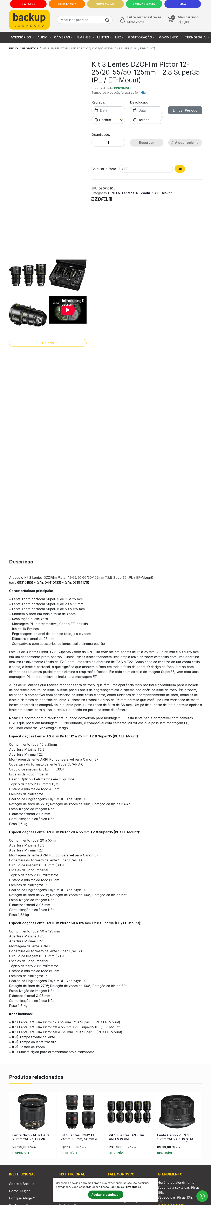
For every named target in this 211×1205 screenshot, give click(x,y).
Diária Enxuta (66, 3)
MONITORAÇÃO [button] (140, 37)
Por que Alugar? (22, 1198)
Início (13, 48)
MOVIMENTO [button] (168, 37)
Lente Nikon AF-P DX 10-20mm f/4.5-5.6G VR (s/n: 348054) (32, 1139)
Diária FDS (28, 3)
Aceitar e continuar (105, 1194)
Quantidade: (100, 134)
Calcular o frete (103, 169)
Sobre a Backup (22, 1184)
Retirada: (98, 102)
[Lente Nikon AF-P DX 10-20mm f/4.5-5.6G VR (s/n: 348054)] (32, 1112)
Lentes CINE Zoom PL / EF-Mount (147, 193)
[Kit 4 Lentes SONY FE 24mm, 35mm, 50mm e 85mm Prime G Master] (80, 1112)
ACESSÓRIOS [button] (21, 37)
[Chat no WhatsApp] (202, 1196)
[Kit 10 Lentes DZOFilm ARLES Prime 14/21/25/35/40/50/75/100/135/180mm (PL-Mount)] (129, 1112)
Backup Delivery (144, 3)
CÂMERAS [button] (62, 37)
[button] (140, 19)
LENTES (114, 193)
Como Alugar (105, 3)
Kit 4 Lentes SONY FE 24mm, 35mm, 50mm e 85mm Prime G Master (79, 1139)
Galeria (48, 343)
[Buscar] (107, 20)
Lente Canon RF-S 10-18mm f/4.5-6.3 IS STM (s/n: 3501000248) (175, 1139)
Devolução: (139, 102)
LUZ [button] (118, 37)
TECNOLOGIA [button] (195, 37)
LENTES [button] (103, 37)
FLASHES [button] (83, 37)
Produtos (30, 48)
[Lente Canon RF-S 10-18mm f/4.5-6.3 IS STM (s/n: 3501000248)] (177, 1112)
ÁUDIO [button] (42, 37)
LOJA (182, 3)
